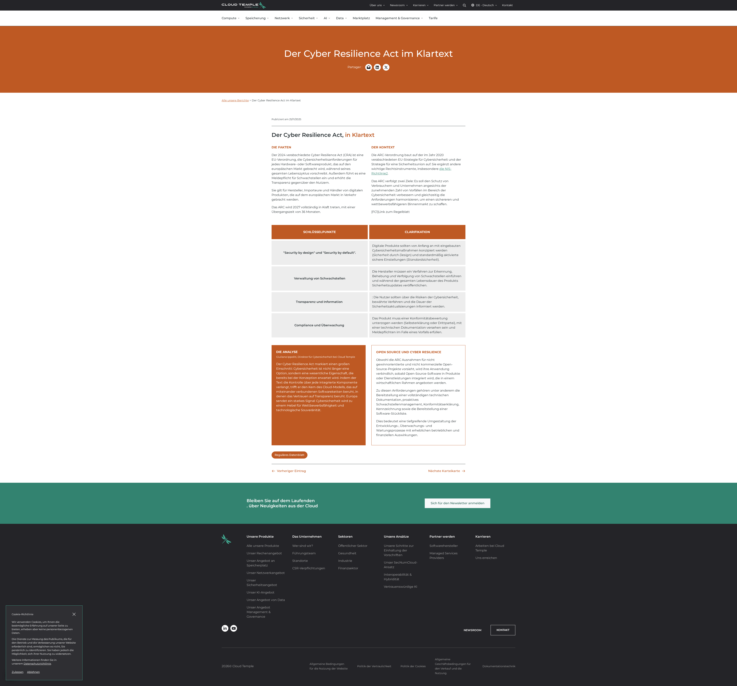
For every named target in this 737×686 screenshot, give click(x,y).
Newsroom (397, 5)
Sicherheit (307, 18)
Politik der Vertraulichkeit (374, 666)
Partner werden (444, 5)
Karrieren (419, 5)
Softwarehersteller (444, 546)
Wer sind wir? (302, 546)
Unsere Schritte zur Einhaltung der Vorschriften (399, 550)
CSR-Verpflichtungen (308, 568)
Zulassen (17, 672)
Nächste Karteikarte (444, 471)
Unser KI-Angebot (260, 592)
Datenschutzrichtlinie (37, 663)
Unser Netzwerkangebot (266, 573)
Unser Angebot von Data (266, 600)
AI (325, 18)
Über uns (376, 5)
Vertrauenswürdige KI (400, 586)
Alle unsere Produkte (263, 546)
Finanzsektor (348, 568)
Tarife (433, 18)
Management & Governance (398, 18)
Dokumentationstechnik (499, 666)
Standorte (300, 561)
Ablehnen (33, 672)
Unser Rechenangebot (264, 553)
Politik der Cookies (413, 666)
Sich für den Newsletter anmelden (457, 503)
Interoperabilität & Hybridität (398, 577)
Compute (229, 18)
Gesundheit (347, 553)
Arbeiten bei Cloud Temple (489, 548)
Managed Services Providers (444, 555)
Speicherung (255, 18)
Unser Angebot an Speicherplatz (261, 563)
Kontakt (507, 5)
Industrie (345, 561)
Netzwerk (282, 18)
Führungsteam (304, 553)
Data (340, 18)
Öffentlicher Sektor (352, 546)
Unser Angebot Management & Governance (259, 612)
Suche (464, 5)
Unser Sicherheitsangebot (262, 583)
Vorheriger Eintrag (291, 471)
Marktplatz (361, 18)
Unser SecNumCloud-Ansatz (400, 565)
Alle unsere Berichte (235, 100)
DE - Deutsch (485, 5)
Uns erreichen (486, 558)
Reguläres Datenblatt (289, 455)
